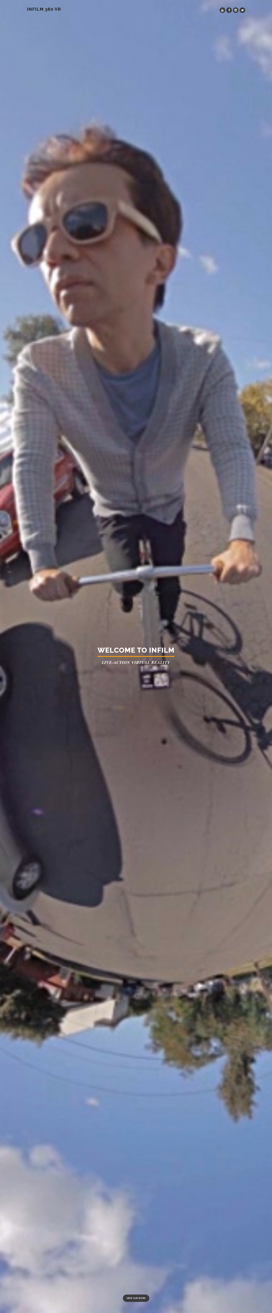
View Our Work (136, 1298)
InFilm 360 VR (44, 9)
